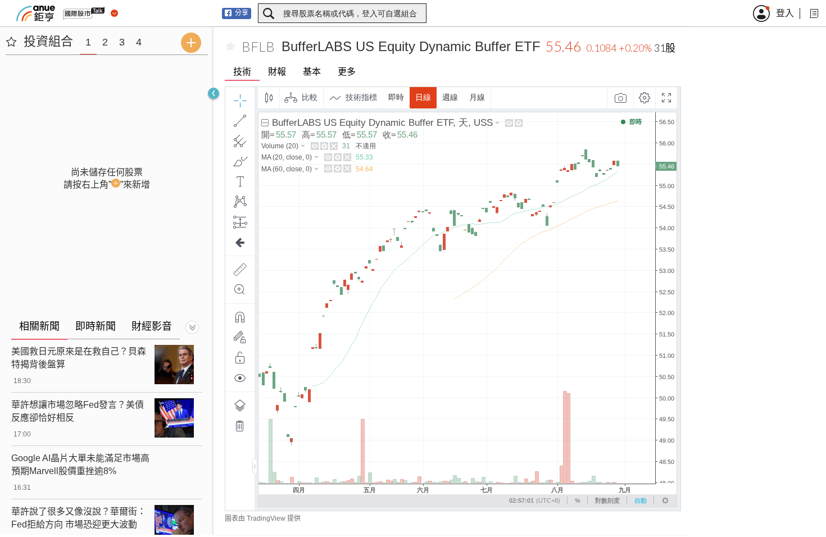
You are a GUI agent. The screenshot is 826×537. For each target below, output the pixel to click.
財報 (277, 71)
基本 (312, 71)
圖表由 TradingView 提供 (263, 518)
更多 (347, 71)
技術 (242, 71)
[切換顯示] (192, 327)
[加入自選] (230, 46)
